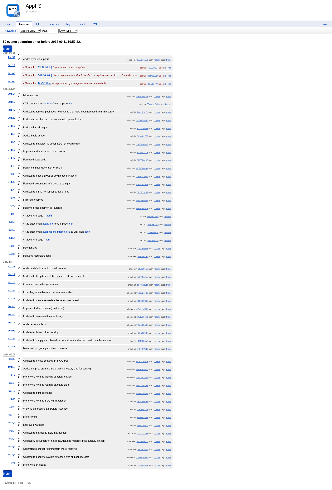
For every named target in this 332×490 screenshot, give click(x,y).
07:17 (11, 374)
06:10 (11, 322)
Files (39, 24)
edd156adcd (142, 369)
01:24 (11, 463)
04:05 (11, 81)
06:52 (11, 222)
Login (324, 24)
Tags (68, 24)
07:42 (11, 165)
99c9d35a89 (142, 325)
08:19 (11, 274)
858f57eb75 (153, 240)
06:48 (11, 383)
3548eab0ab (153, 104)
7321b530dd (142, 176)
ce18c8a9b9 (142, 184)
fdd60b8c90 (142, 160)
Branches (53, 24)
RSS (28, 482)
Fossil (20, 482)
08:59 (11, 101)
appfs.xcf (48, 103)
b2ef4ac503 (153, 224)
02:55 (11, 423)
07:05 (11, 213)
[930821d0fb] (44, 67)
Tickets (82, 24)
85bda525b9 (142, 377)
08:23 (11, 117)
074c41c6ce (142, 361)
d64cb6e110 (142, 441)
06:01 (11, 330)
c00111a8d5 (142, 433)
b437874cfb (142, 349)
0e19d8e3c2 (142, 208)
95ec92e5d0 (142, 293)
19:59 (11, 366)
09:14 (11, 93)
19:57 (11, 57)
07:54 (11, 141)
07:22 (11, 206)
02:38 (11, 447)
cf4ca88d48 (142, 301)
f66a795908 (142, 333)
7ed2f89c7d (142, 112)
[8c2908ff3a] (44, 83)
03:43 (11, 346)
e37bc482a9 (142, 385)
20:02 (11, 359)
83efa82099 (153, 76)
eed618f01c (142, 425)
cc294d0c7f (153, 232)
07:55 (11, 133)
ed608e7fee (142, 277)
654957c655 (142, 393)
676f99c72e (142, 409)
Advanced (10, 30)
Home (8, 24)
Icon (70, 103)
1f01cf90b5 (143, 248)
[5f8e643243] (44, 75)
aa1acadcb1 (142, 96)
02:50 (11, 439)
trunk (168, 60)
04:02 (11, 246)
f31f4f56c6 (143, 341)
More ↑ (7, 48)
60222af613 (153, 68)
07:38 (11, 174)
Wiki (95, 24)
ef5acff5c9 (143, 269)
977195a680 (142, 120)
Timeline (24, 24)
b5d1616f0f (143, 449)
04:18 (11, 65)
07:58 (11, 125)
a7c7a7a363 (142, 309)
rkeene (157, 60)
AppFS (34, 6)
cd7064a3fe (142, 285)
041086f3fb (143, 256)
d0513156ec (142, 317)
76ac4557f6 (142, 401)
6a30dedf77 (142, 136)
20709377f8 (153, 84)
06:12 (11, 391)
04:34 (11, 398)
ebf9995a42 (142, 417)
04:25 (11, 407)
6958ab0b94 (142, 200)
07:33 (11, 181)
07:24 (11, 198)
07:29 (11, 189)
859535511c (142, 60)
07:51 (11, 290)
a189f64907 (142, 465)
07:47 (11, 157)
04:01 (11, 254)
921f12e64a (142, 128)
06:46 (11, 306)
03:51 (11, 338)
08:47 (11, 109)
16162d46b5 (142, 144)
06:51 (11, 237)
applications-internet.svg (56, 231)
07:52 (11, 149)
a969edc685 (153, 216)
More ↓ (7, 473)
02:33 (11, 455)
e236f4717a (142, 152)
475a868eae (142, 168)
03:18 (11, 415)
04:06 (11, 73)
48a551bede (142, 457)
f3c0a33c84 (142, 192)
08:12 (11, 282)
